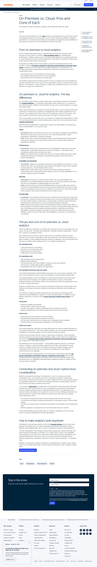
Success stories (7, 535)
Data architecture (42, 463)
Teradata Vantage (56, 424)
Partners (36, 545)
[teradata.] (8, 5)
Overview (21, 529)
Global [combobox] (91, 0)
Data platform (52, 537)
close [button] (94, 9)
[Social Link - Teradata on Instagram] (87, 533)
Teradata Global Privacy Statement (78, 500)
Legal (67, 561)
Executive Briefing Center (71, 551)
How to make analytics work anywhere (87, 51)
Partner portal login (39, 548)
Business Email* (54, 480)
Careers (66, 545)
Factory (21, 535)
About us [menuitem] (57, 4)
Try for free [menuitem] (77, 4)
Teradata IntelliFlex (28, 103)
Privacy (41, 561)
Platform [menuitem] (35, 4)
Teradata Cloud (23, 532)
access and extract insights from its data (56, 296)
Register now (10, 559)
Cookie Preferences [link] (60, 561)
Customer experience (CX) (40, 532)
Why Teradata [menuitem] (26, 4)
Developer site (52, 551)
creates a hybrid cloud (26, 122)
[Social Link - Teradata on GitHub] (84, 530)
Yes (52, 488)
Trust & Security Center (9, 532)
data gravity (33, 386)
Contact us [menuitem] (88, 4)
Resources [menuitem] (50, 4)
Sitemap (36, 561)
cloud (43, 36)
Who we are (68, 529)
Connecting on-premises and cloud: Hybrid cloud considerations (87, 46)
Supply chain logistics (39, 540)
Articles (52, 463)
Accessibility (80, 561)
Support (85, 0)
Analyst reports (7, 540)
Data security (52, 540)
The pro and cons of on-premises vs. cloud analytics (87, 42)
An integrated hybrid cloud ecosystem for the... (29, 519)
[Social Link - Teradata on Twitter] (90, 530)
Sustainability (68, 537)
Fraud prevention (38, 537)
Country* (52, 482)
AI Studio (21, 540)
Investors (67, 556)
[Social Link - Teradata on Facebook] (84, 533)
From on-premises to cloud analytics (87, 33)
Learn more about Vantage (27, 450)
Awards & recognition (9, 537)
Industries (36, 529)
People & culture (69, 540)
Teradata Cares (68, 543)
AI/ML (50, 529)
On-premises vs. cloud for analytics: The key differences (87, 37)
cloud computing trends (51, 55)
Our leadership (68, 532)
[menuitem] (70, 4)
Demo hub (52, 548)
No (57, 488)
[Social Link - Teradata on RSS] (90, 533)
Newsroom (67, 553)
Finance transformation (40, 535)
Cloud (21, 463)
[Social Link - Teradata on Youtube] (81, 533)
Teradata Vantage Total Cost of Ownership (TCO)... (78, 519)
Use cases (36, 543)
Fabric (20, 537)
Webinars (51, 545)
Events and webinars (70, 548)
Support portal (53, 553)
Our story (67, 535)
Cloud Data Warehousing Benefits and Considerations (53, 519)
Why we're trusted (8, 529)
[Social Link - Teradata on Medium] (87, 530)
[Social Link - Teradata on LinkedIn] (81, 530)
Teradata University (54, 543)
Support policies (88, 561)
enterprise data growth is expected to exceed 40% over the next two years (52, 339)
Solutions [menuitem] (42, 4)
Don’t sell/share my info (49, 561)
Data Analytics (30, 463)
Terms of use (73, 561)
